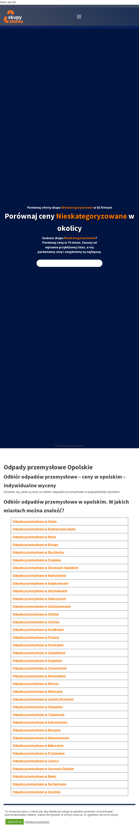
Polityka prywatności (37, 821)
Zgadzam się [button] (15, 821)
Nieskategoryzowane (77, 208)
